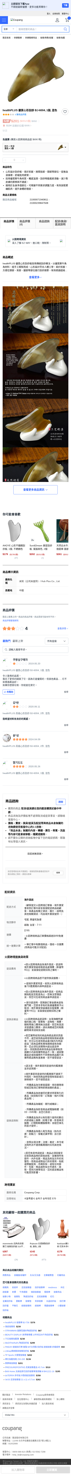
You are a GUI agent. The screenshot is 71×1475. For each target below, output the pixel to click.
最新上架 (18, 641)
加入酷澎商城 (48, 1403)
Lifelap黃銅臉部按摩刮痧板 (17, 1351)
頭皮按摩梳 (10, 1326)
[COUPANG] (12, 1429)
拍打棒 (63, 1301)
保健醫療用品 (31, 38)
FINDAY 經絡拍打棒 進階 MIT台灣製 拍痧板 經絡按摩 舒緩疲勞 (32, 1347)
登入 (49, 14)
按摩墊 (28, 1301)
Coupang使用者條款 (45, 1394)
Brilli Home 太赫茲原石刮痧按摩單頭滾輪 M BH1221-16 (29, 1371)
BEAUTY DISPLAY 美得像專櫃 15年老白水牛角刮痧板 (29, 1335)
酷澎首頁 (7, 38)
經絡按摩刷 (26, 1306)
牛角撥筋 (23, 1292)
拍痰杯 (15, 1287)
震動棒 (19, 1301)
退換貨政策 (7, 1399)
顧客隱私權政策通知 (43, 1399)
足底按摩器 (26, 1287)
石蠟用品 (61, 1275)
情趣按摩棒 (49, 1306)
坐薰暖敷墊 (49, 1275)
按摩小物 (7, 1296)
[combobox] (56, 641)
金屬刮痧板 (8, 1301)
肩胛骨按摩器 (11, 1363)
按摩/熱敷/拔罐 (46, 38)
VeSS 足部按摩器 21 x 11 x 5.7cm (20, 1379)
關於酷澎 (6, 1394)
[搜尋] (65, 29)
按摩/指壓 (60, 38)
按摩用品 (58, 1292)
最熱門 (7, 641)
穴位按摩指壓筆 (12, 1339)
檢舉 (58, 873)
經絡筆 (6, 1292)
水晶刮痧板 (51, 1301)
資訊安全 (6, 1403)
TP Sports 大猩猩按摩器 (15, 1355)
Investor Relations (23, 1394)
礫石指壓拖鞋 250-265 (15, 1359)
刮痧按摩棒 (40, 1287)
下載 (65, 5)
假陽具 (6, 1287)
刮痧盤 (6, 1306)
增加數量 (5, 160)
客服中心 (65, 14)
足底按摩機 (42, 1296)
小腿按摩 (62, 1306)
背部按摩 (39, 1301)
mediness (52, 1287)
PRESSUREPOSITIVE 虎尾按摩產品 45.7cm (25, 1367)
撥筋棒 (47, 1292)
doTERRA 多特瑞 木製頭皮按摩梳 (20, 1375)
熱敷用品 (7, 1275)
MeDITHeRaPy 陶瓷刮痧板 (17, 1343)
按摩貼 (17, 1296)
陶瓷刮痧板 (28, 1296)
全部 (6, 29)
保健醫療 (18, 38)
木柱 (62, 1287)
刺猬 (14, 1292)
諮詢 (60, 802)
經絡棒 (38, 1306)
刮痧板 (6, 1310)
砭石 (52, 1296)
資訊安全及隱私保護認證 (26, 1403)
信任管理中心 (23, 1399)
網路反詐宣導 (8, 1407)
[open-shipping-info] (34, 139)
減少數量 (23, 160)
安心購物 (60, 1399)
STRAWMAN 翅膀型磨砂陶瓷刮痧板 (21, 1331)
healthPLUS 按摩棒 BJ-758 (17, 1322)
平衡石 (15, 1306)
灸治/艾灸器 (35, 1275)
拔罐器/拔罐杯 (20, 1275)
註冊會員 (56, 14)
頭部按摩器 (36, 1292)
